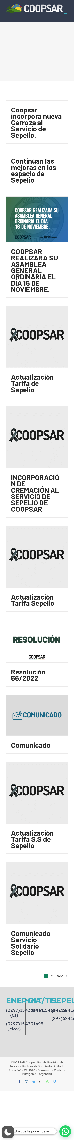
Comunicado (31, 745)
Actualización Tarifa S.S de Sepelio (32, 839)
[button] (8, 1132)
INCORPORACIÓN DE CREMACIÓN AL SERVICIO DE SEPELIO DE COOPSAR (35, 493)
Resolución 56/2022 (28, 674)
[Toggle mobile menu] (66, 15)
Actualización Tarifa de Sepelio (32, 383)
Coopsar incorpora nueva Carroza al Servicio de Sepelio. (36, 122)
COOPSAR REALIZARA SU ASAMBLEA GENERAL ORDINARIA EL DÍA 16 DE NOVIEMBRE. (34, 270)
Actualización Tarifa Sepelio (32, 599)
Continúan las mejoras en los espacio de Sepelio (33, 170)
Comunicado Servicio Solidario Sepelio (31, 942)
